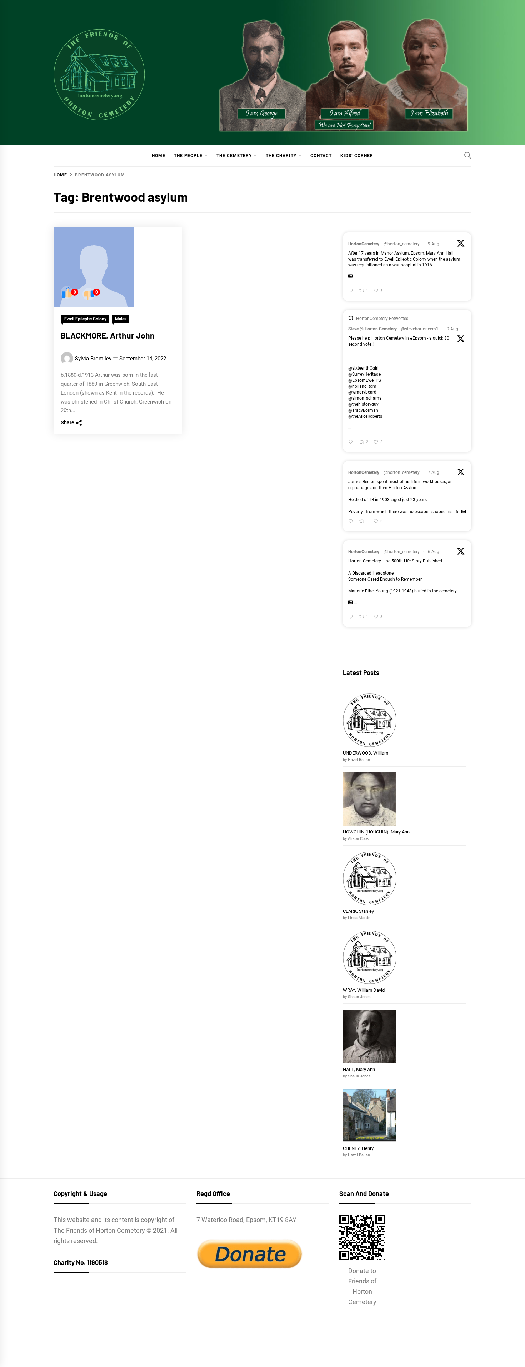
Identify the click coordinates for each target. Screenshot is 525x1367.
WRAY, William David (364, 990)
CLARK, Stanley (358, 911)
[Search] (467, 155)
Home (158, 155)
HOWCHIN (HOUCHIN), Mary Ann (376, 832)
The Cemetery (234, 155)
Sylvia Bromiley (93, 358)
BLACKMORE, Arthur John (108, 335)
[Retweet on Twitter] (350, 318)
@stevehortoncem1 (420, 328)
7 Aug (433, 472)
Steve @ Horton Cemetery (372, 328)
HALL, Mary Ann (359, 1069)
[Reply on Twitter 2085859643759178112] (352, 522)
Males (120, 318)
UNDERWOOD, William (366, 753)
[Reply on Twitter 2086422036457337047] (352, 442)
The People (188, 155)
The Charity (281, 155)
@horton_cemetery (402, 243)
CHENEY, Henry (359, 1148)
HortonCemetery (363, 243)
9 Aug (433, 243)
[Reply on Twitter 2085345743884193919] (352, 617)
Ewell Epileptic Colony (85, 318)
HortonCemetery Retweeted (382, 318)
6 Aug (433, 551)
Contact (321, 155)
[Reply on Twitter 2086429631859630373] (352, 291)
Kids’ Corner (356, 155)
